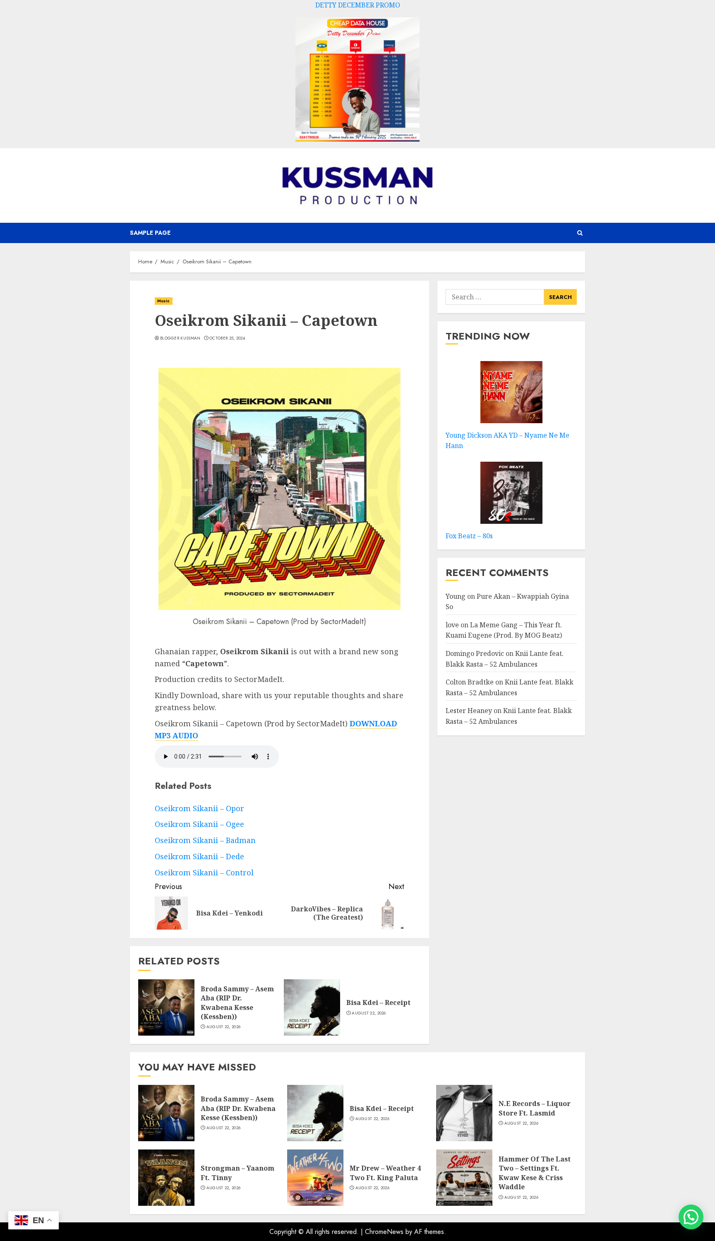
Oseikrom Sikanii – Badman (205, 840)
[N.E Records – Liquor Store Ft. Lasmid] (464, 1113)
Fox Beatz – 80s (469, 535)
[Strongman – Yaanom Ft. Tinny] (166, 1177)
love (452, 624)
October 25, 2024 (227, 338)
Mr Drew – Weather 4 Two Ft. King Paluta (385, 1173)
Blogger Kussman (180, 338)
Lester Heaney (469, 710)
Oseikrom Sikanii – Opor (199, 808)
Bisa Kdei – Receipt (378, 1002)
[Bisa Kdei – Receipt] (312, 1007)
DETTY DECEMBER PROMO (357, 5)
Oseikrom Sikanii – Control (204, 872)
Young (455, 595)
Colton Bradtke (470, 682)
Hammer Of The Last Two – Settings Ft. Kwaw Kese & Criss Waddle (535, 1172)
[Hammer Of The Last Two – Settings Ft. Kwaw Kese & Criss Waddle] (464, 1177)
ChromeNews (384, 1231)
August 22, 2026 (223, 1027)
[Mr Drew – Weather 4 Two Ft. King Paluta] (315, 1177)
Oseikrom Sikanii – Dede (199, 856)
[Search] (580, 233)
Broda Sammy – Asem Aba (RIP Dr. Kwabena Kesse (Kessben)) (237, 1002)
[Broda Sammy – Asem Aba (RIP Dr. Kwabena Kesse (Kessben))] (166, 1007)
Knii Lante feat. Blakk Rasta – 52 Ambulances (509, 716)
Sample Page (150, 233)
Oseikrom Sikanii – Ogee (199, 824)
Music (163, 301)
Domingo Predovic (475, 653)
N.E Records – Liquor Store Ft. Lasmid (535, 1108)
